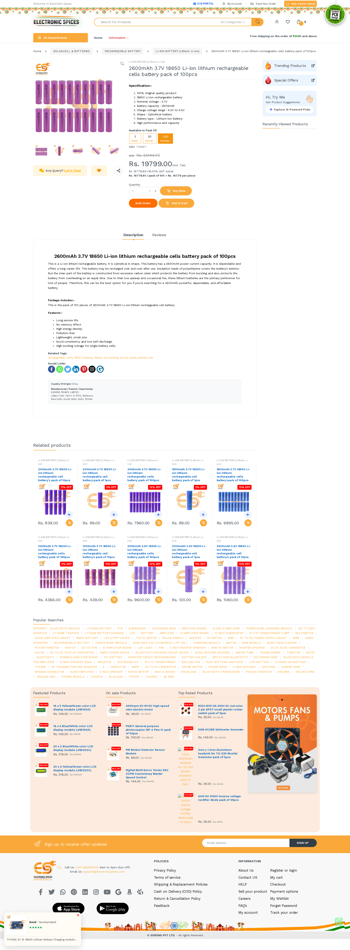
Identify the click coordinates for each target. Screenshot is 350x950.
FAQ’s (242, 906)
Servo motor (138, 671)
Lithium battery (98, 628)
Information (117, 37)
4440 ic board (164, 671)
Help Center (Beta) (302, 3)
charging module (206, 642)
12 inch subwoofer (229, 633)
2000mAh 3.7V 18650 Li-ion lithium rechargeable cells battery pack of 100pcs (144, 475)
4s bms (168, 676)
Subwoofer (137, 628)
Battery (147, 633)
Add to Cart (179, 203)
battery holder (194, 657)
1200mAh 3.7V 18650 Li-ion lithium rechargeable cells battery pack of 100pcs (54, 551)
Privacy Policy (165, 870)
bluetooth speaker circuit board (162, 652)
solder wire (305, 671)
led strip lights (117, 637)
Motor (231, 642)
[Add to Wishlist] (99, 171)
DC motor (214, 637)
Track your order (284, 912)
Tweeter (293, 652)
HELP (242, 884)
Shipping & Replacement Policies (181, 884)
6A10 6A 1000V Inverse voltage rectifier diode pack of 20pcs (219, 798)
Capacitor (118, 666)
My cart (276, 877)
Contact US (247, 877)
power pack (128, 357)
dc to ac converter (160, 666)
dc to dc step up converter (72, 652)
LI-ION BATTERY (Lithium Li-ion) (177, 51)
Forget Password (283, 906)
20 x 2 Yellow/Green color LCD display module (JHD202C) (74, 768)
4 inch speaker (111, 671)
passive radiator (259, 671)
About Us (246, 870)
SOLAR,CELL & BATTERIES (71, 51)
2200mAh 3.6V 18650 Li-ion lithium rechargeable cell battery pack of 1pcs (189, 551)
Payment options (284, 891)
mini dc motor (222, 647)
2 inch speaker (244, 666)
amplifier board (194, 628)
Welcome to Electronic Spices (52, 3)
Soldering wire (265, 657)
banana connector (49, 671)
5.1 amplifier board (117, 647)
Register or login (283, 870)
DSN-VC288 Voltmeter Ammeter (221, 729)
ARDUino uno (45, 676)
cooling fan (190, 662)
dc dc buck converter (288, 647)
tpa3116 (40, 666)
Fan (161, 647)
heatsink (268, 666)
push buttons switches (224, 662)
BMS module (251, 642)
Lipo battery (259, 662)
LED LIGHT (145, 647)
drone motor (192, 666)
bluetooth (45, 657)
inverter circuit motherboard (152, 657)
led (132, 633)
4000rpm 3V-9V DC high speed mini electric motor (147, 707)
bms (231, 637)
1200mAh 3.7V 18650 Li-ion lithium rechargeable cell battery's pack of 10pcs (99, 551)
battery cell (145, 357)
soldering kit (128, 662)
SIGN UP (302, 842)
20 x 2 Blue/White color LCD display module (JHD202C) (73, 748)
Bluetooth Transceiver (221, 671)
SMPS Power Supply (115, 652)
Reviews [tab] (159, 235)
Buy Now (178, 190)
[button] (236, 22)
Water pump (245, 652)
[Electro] (56, 22)
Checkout (278, 884)
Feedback (162, 906)
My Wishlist (279, 898)
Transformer (270, 652)
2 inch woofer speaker (188, 647)
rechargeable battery (71, 642)
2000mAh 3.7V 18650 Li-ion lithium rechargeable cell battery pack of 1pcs (100, 475)
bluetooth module (65, 628)
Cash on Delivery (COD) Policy (178, 891)
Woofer (195, 637)
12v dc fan (89, 647)
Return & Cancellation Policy (177, 898)
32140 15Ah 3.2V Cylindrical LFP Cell (160, 642)
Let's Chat (72, 170)
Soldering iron (164, 628)
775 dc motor (146, 637)
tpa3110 (133, 676)
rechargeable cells (60, 357)
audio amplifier (82, 671)
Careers (244, 898)
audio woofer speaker (212, 652)
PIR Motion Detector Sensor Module (145, 751)
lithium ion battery (106, 357)
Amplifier (166, 633)
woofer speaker (252, 647)
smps (135, 666)
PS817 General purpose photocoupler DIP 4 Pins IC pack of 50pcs (148, 729)
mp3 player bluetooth (230, 657)
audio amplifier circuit (52, 637)
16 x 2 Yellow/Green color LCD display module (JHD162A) (74, 707)
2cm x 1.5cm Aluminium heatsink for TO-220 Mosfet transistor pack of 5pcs (217, 753)
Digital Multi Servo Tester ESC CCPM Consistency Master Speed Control (147, 773)
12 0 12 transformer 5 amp (269, 633)
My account (248, 912)
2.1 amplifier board (194, 633)
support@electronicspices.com (104, 871)
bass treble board (282, 642)
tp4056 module (72, 676)
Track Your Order (265, 3)
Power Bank (217, 666)
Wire (295, 637)
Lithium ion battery (290, 662)
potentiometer (47, 647)
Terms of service (167, 877)
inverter (104, 662)
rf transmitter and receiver (74, 666)
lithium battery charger (104, 633)
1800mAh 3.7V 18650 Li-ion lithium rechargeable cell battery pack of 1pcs (188, 475)
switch (70, 647)
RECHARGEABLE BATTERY (123, 51)
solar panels (172, 637)
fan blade (189, 671)
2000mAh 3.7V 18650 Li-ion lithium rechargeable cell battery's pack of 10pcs (55, 475)
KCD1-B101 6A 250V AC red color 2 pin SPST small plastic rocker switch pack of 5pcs (220, 709)
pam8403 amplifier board (79, 657)
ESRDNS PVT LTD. (163, 935)
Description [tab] (133, 235)
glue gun (116, 676)
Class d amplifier (226, 628)
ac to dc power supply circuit (263, 637)
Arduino (283, 671)
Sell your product (252, 891)
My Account (234, 3)
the (120, 628)
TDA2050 (151, 676)
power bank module (111, 642)
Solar (39, 652)
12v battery (113, 657)
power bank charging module (269, 628)
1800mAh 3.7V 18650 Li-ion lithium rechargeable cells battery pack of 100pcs (233, 475)
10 (150, 138)
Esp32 (310, 652)
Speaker (39, 628)
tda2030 (96, 676)
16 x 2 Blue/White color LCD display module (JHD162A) (73, 727)
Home (98, 37)
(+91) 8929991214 (88, 867)
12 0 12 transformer (160, 662)
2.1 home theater (66, 633)
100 (165, 138)
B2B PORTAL (205, 3)
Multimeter (304, 633)
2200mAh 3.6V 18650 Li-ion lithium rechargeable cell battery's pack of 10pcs (234, 551)
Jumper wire (290, 666)
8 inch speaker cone (76, 662)
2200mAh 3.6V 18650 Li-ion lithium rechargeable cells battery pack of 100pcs (144, 551)
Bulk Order (143, 203)
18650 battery (83, 357)
